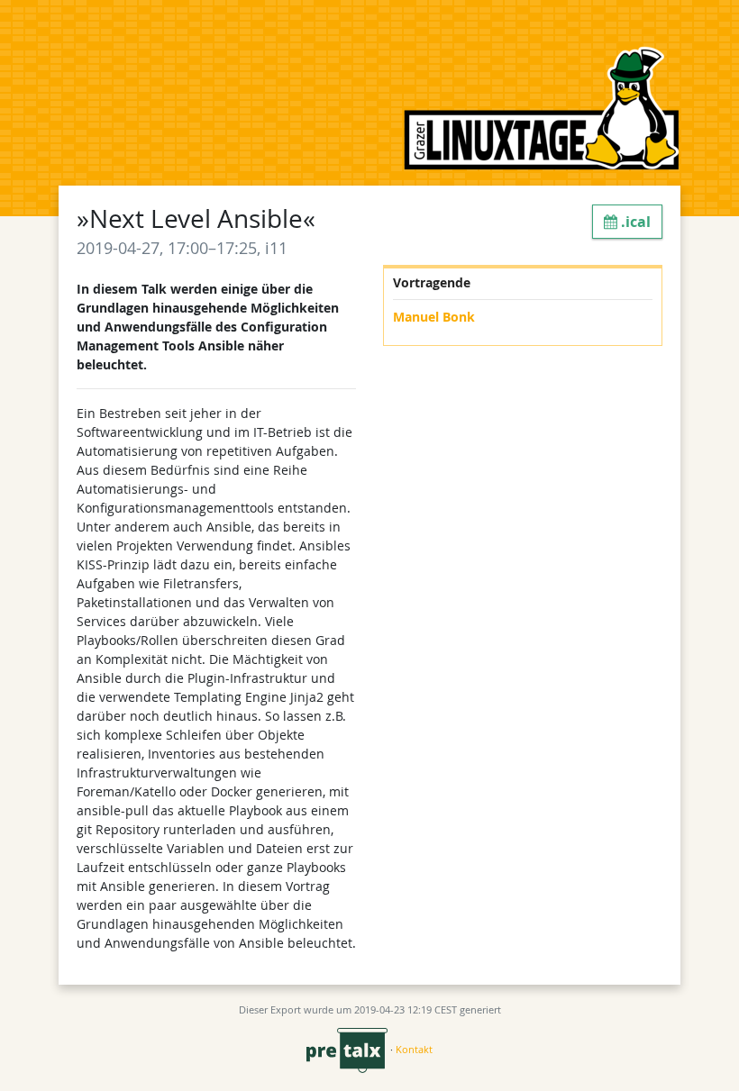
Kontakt (414, 1049)
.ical (634, 222)
